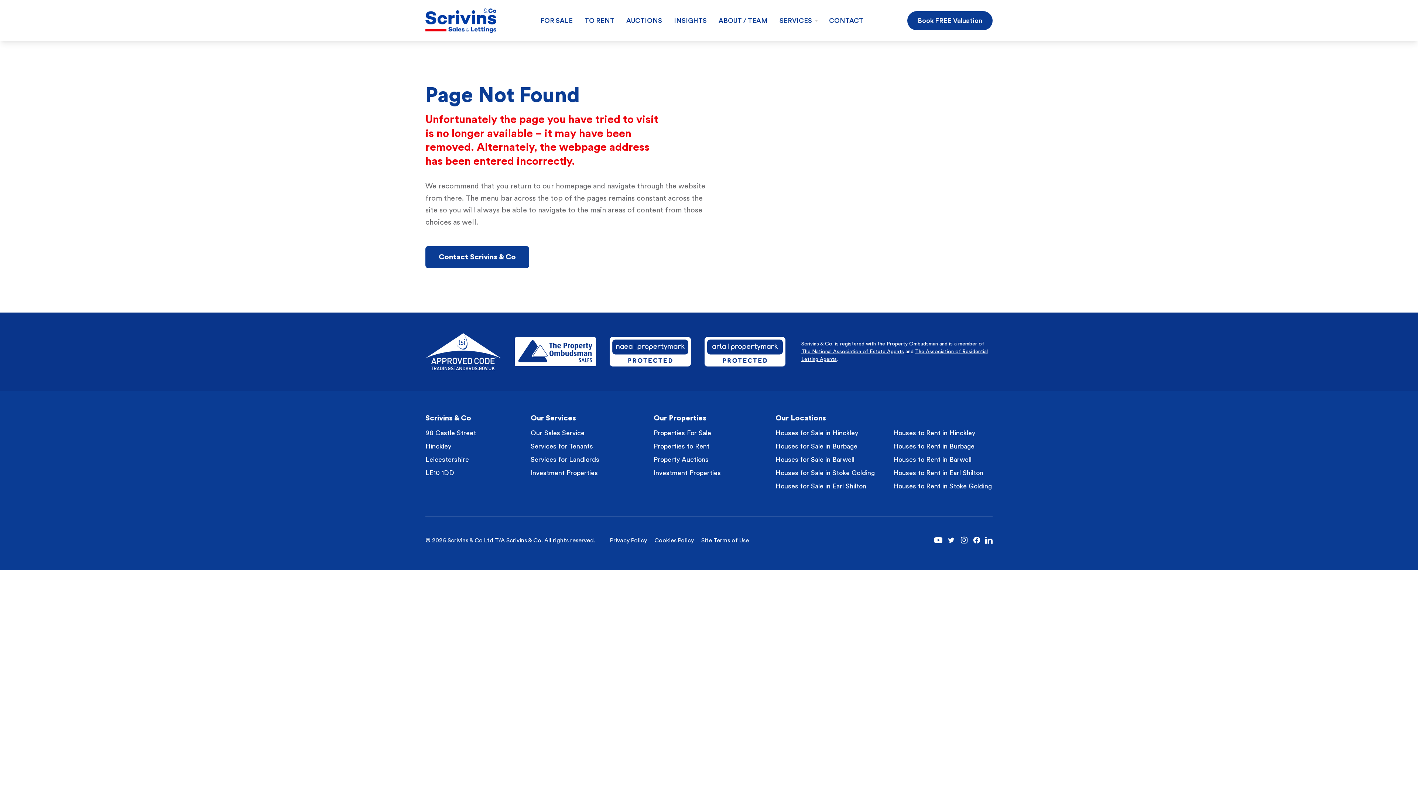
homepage (573, 186)
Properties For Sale (682, 433)
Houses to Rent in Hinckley (934, 433)
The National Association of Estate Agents (852, 351)
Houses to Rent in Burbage (934, 446)
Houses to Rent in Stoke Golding (942, 486)
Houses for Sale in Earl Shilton (820, 486)
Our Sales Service (558, 433)
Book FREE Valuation (950, 20)
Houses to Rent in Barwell (932, 459)
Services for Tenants (562, 446)
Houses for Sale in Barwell (814, 459)
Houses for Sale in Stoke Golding (825, 473)
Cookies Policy (674, 540)
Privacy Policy (628, 540)
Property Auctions (681, 459)
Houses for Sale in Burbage (816, 446)
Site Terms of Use (725, 540)
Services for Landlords (565, 459)
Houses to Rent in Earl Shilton (938, 473)
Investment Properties (564, 473)
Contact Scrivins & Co (477, 257)
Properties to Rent (681, 446)
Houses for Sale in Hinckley (816, 433)
